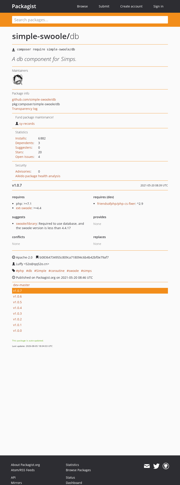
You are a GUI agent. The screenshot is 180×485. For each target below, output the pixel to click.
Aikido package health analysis (37, 176)
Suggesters (23, 147)
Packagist (24, 6)
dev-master (21, 285)
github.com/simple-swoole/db (34, 99)
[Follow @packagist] (156, 466)
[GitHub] (166, 466)
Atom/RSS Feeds (23, 470)
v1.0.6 (17, 296)
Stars (19, 152)
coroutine (57, 271)
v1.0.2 (17, 319)
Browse (82, 6)
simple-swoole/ (41, 36)
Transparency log (25, 109)
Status (70, 477)
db (30, 271)
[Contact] (147, 466)
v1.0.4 (17, 308)
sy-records (27, 123)
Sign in (158, 6)
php (21, 271)
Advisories (23, 171)
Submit (104, 6)
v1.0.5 (17, 302)
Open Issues (24, 157)
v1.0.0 (17, 330)
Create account (131, 6)
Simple (41, 271)
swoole (74, 271)
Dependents (24, 143)
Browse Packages (78, 470)
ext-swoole (24, 208)
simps (87, 271)
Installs (20, 138)
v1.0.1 (17, 325)
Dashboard (74, 483)
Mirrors (16, 483)
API (13, 477)
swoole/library (26, 223)
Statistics (72, 465)
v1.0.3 (17, 313)
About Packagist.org (25, 465)
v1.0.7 (17, 291)
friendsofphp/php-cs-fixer (116, 203)
